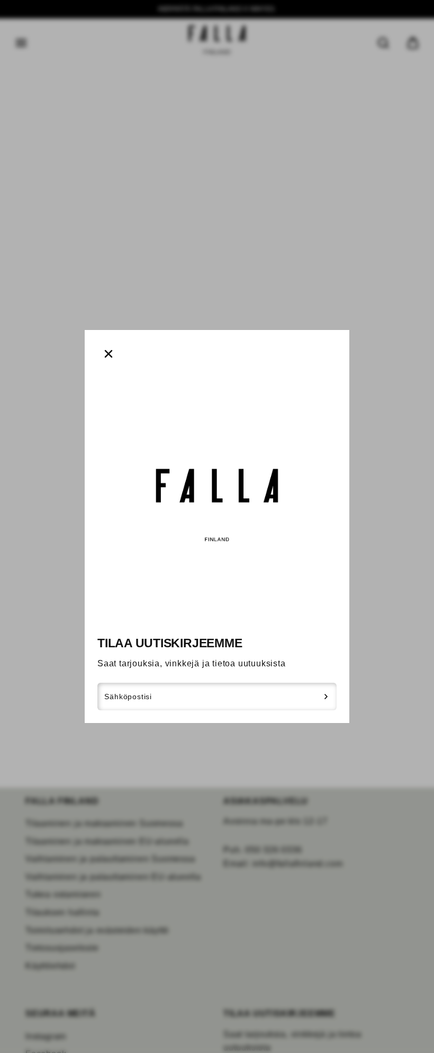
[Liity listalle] (326, 696)
